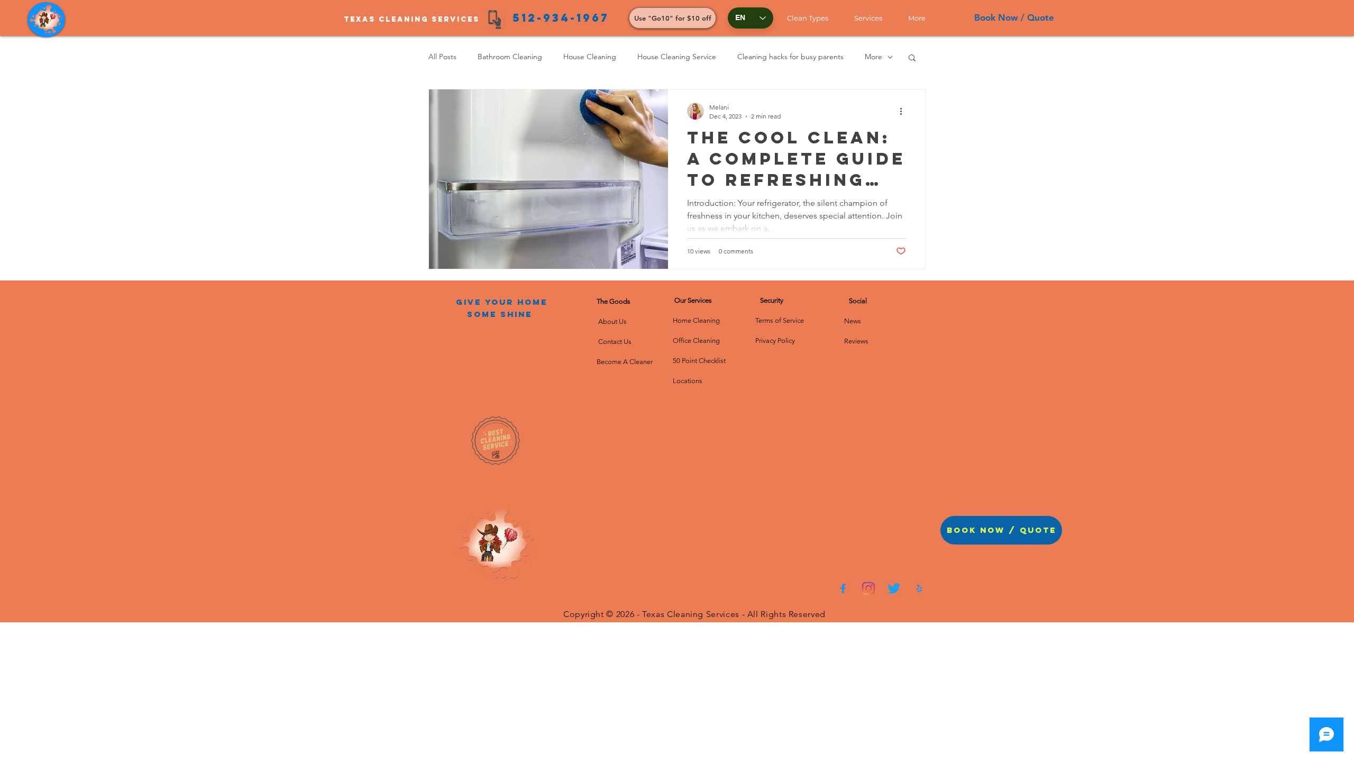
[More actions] (904, 111)
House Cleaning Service (676, 56)
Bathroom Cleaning (510, 56)
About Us (614, 321)
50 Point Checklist (699, 361)
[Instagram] (868, 588)
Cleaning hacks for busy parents (790, 56)
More (873, 56)
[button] (812, 18)
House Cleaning (589, 56)
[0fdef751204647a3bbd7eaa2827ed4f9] (843, 588)
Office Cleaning (697, 340)
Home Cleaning (696, 320)
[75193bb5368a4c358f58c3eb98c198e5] (919, 588)
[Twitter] (894, 588)
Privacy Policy (775, 340)
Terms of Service (779, 320)
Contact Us (614, 342)
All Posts (442, 56)
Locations (687, 381)
